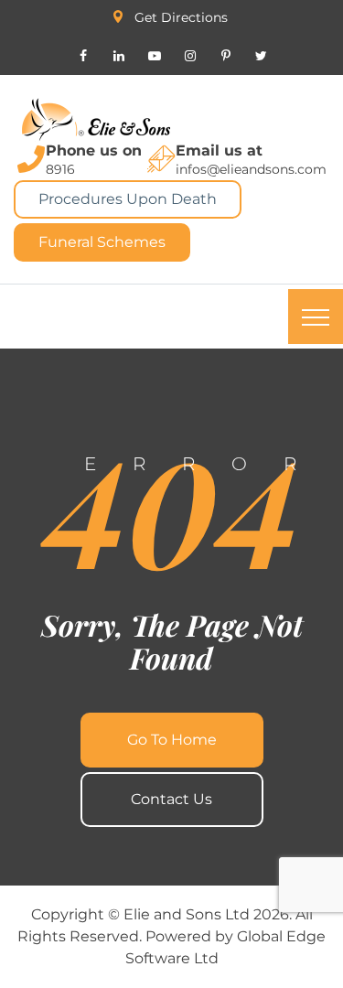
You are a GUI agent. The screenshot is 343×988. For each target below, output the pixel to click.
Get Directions (181, 17)
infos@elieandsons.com (251, 169)
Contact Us (171, 799)
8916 (60, 169)
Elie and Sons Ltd (186, 914)
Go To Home (172, 739)
